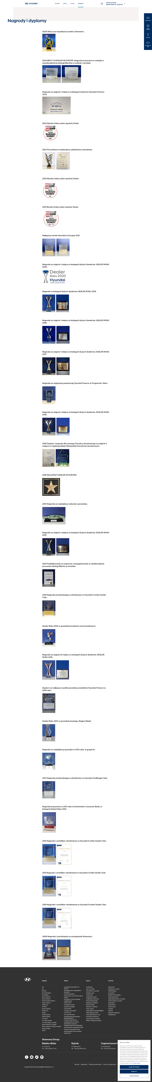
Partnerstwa (111, 1005)
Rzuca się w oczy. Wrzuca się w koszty (73, 997)
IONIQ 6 (44, 1007)
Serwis (72, 3)
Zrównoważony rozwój (115, 1001)
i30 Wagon (45, 995)
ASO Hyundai (90, 989)
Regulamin (84, 1064)
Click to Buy (67, 1003)
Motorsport (111, 1003)
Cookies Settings (134, 1076)
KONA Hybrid (46, 1016)
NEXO (44, 1030)
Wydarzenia (111, 1015)
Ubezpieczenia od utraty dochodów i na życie (71, 1023)
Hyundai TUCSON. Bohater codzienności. (72, 1000)
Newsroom (111, 987)
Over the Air (67, 1013)
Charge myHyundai (70, 1011)
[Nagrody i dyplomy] (31, 1)
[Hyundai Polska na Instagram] (42, 1058)
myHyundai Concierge (93, 1019)
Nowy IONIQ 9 (46, 1009)
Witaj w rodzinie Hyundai (93, 1020)
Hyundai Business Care (93, 1015)
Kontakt (110, 1009)
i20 (43, 989)
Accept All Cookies (134, 1067)
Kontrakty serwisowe (92, 1016)
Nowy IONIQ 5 (46, 1003)
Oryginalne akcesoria (92, 999)
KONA (44, 1013)
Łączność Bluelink (69, 1007)
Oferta (65, 3)
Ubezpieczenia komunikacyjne (73, 1025)
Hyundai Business (69, 1014)
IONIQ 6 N (45, 1011)
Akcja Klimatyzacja (92, 1001)
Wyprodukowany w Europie (116, 999)
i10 (43, 987)
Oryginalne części (91, 997)
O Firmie (80, 3)
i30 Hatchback (46, 993)
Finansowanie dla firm (70, 1020)
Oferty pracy (112, 1007)
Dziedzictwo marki (113, 989)
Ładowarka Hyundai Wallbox (95, 1011)
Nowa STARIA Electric (48, 1001)
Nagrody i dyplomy (114, 1013)
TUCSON (44, 1019)
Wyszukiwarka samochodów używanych (73, 1032)
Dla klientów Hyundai (92, 991)
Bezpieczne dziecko (92, 1003)
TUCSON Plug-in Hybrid (49, 1022)
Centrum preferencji (109, 1064)
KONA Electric (46, 1015)
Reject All (134, 1071)
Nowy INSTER (46, 997)
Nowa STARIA (46, 1028)
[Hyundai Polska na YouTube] (32, 1058)
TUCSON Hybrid (47, 1020)
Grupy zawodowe (69, 994)
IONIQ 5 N (45, 1005)
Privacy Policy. (136, 1063)
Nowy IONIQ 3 (46, 999)
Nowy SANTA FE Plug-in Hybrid (51, 1026)
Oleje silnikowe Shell (92, 1013)
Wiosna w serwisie (91, 1007)
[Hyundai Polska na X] (37, 1058)
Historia (110, 1011)
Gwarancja (89, 995)
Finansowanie (90, 1005)
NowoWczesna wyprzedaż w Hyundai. (72, 991)
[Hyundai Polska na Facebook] (27, 1058)
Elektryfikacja (112, 991)
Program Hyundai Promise (72, 1029)
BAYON (44, 991)
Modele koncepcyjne (114, 995)
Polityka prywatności (95, 1064)
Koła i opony (90, 1009)
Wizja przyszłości (113, 997)
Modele (57, 3)
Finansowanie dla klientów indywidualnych (72, 1017)
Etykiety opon (90, 993)
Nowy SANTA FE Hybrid (49, 1024)
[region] (134, 1060)
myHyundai (67, 1009)
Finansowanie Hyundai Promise (73, 1027)
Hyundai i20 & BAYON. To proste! (71, 988)
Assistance (89, 987)
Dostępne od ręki (69, 1005)
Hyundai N (111, 993)
